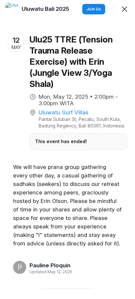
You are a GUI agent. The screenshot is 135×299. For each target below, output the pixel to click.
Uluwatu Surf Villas (63, 112)
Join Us (94, 9)
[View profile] (11, 9)
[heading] (49, 265)
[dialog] (67, 149)
